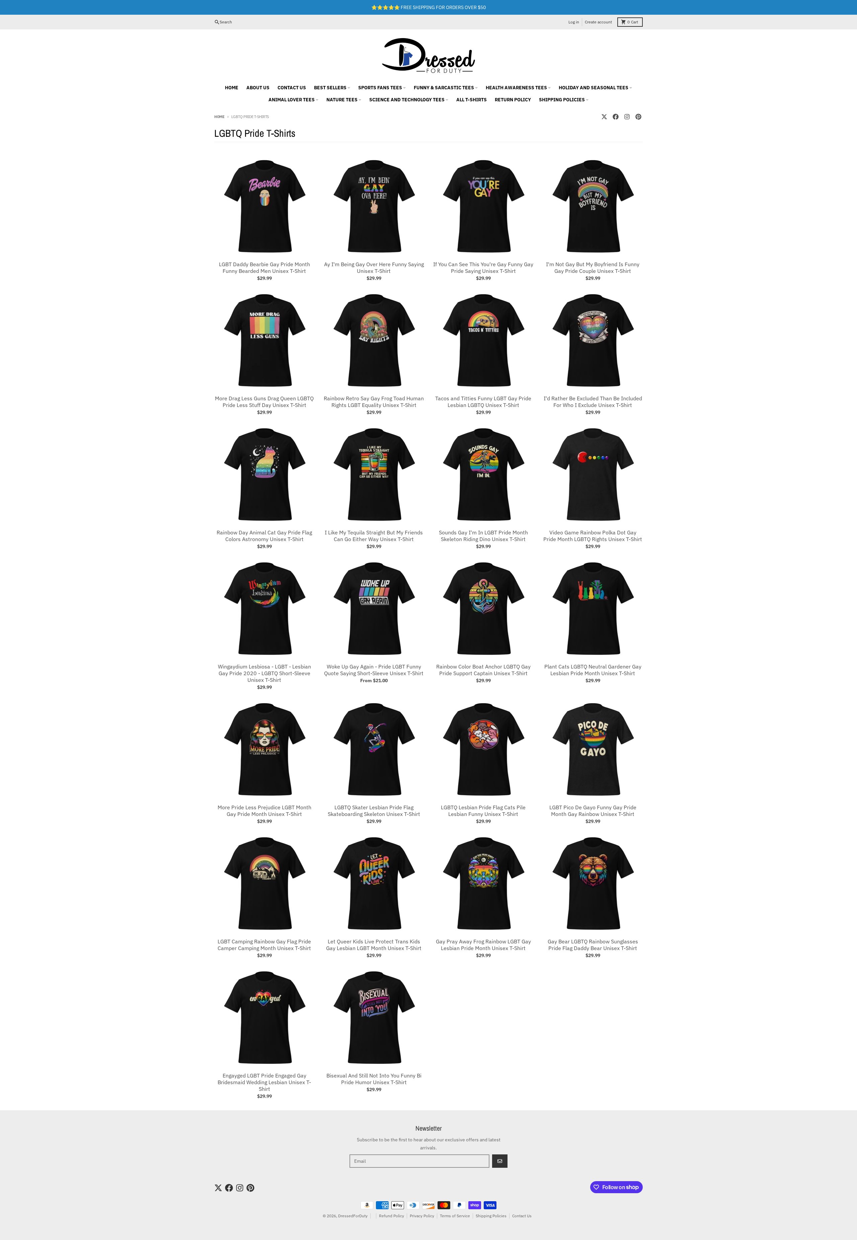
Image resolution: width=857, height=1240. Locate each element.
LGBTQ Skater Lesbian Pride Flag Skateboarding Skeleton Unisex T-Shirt (374, 810)
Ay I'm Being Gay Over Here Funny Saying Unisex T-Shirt (374, 267)
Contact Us (522, 1215)
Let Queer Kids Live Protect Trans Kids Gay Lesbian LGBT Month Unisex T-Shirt (373, 944)
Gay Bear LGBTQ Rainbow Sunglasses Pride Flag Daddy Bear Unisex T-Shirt (593, 944)
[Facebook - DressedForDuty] (615, 116)
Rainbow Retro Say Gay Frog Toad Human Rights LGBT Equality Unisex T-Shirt (374, 401)
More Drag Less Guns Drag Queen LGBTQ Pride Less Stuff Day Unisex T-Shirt (264, 401)
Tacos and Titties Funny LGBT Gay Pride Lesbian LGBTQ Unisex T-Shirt (483, 401)
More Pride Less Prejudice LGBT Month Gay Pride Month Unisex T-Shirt (264, 810)
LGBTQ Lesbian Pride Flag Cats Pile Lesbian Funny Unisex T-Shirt (483, 810)
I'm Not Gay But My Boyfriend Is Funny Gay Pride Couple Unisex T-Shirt (592, 267)
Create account (598, 21)
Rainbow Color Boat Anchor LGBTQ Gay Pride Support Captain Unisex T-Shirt (483, 670)
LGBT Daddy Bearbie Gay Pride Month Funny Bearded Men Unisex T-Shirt (264, 267)
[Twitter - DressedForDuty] (604, 116)
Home (219, 116)
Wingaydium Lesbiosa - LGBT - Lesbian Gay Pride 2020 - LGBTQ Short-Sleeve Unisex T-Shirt (264, 673)
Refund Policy (391, 1215)
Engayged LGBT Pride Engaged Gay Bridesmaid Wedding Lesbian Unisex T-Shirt (264, 1082)
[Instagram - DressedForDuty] (627, 116)
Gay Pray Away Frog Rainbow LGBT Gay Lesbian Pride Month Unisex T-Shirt (483, 944)
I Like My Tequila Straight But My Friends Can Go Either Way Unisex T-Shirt (374, 535)
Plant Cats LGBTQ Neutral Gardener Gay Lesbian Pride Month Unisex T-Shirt (592, 670)
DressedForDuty (353, 1215)
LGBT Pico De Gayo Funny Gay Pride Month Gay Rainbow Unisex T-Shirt (592, 810)
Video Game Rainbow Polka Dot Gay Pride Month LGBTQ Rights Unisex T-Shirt (592, 535)
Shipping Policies (491, 1215)
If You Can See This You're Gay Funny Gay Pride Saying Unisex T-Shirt (483, 267)
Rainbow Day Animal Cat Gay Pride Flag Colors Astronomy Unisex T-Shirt (264, 535)
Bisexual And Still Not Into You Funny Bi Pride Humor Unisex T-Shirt (373, 1079)
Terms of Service (455, 1215)
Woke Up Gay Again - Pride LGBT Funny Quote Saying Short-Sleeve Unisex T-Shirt (373, 670)
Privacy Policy (422, 1215)
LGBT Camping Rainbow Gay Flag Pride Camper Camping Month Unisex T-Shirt (264, 944)
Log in (573, 21)
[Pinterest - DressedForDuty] (638, 116)
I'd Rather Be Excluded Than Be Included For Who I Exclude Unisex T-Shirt (593, 401)
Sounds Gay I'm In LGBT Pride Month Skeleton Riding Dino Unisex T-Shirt (483, 535)
